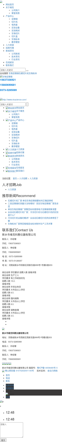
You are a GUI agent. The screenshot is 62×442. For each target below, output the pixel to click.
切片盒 (15, 36)
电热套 (15, 24)
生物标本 (16, 39)
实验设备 (16, 27)
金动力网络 (52, 370)
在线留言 (10, 62)
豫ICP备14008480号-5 (47, 367)
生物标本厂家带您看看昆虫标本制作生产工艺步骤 (30, 223)
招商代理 (10, 47)
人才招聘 (23, 178)
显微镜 (15, 18)
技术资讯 (16, 56)
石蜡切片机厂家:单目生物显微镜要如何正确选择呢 (30, 200)
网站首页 (10, 4)
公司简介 (16, 10)
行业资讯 (16, 59)
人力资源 (10, 44)
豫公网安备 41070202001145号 (19, 370)
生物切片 (16, 33)
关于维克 (10, 7)
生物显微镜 (14, 73)
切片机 (15, 21)
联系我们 (10, 65)
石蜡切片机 (24, 73)
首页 (15, 178)
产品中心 (10, 15)
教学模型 (16, 41)
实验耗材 (16, 30)
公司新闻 (16, 53)
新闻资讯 (10, 50)
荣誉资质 (16, 13)
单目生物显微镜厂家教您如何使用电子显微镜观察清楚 (32, 209)
